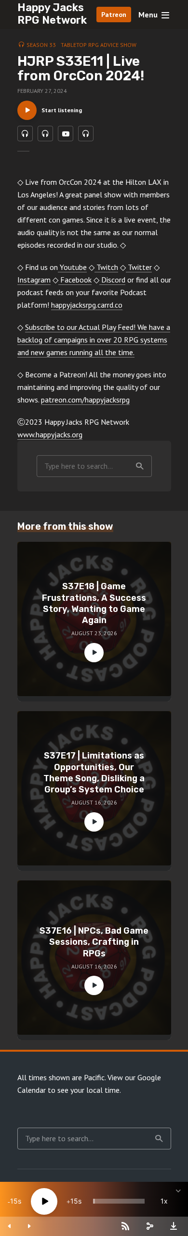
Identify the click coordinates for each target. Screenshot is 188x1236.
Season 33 (41, 44)
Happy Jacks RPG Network (52, 14)
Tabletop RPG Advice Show (98, 44)
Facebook (75, 279)
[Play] (44, 1201)
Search (140, 466)
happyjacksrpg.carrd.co (86, 305)
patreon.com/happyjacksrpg (85, 399)
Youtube (72, 267)
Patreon (113, 14)
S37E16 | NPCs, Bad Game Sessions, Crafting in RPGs (94, 942)
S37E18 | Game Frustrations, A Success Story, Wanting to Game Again (94, 603)
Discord (112, 279)
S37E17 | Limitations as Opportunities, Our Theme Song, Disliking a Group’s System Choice (94, 772)
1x (164, 1201)
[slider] (119, 1201)
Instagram (34, 279)
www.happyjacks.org (49, 434)
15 (14, 1201)
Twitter (139, 267)
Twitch (106, 267)
